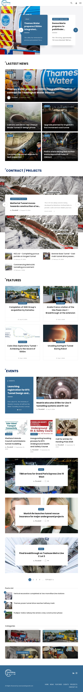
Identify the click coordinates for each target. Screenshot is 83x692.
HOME (47, 684)
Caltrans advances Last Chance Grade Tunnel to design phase (22, 126)
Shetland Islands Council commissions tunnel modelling (15, 441)
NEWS (52, 684)
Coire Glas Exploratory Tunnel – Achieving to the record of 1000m (22, 348)
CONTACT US (73, 687)
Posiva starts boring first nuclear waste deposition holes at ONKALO (59, 154)
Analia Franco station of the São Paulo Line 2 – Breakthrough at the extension (60, 310)
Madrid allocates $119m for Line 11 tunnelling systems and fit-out (53, 404)
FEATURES (58, 684)
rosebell (15, 97)
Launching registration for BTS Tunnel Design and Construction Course (19, 390)
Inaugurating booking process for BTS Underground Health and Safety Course (40, 442)
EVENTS (66, 684)
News (27, 19)
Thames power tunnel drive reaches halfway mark (34, 603)
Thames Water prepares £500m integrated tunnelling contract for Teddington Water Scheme (34, 26)
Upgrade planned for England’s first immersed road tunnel (58, 126)
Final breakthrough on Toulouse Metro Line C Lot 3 (41, 555)
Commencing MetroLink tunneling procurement (24, 265)
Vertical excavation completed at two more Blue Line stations (39, 593)
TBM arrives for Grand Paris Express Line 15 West (41, 475)
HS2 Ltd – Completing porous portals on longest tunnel (26, 255)
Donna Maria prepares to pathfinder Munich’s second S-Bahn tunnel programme (61, 26)
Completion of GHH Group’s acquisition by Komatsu (22, 308)
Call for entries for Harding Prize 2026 (64, 440)
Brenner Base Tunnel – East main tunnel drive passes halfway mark (63, 255)
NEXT (50, 580)
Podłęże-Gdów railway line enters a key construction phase (38, 613)
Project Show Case (60, 19)
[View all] (22, 636)
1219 (46, 580)
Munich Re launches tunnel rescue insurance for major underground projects (41, 515)
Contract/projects (18, 199)
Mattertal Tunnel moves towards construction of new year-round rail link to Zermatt (25, 205)
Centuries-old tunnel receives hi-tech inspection (22, 155)
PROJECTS (73, 684)
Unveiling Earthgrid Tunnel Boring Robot (60, 347)
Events (40, 398)
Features (22, 303)
